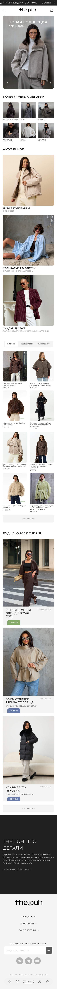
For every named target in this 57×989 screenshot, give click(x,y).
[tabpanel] (28, 52)
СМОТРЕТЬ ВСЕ (29, 519)
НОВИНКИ (11, 344)
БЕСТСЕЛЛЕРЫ (27, 344)
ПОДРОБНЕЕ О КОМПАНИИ (16, 869)
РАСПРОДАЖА (44, 344)
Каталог (29, 981)
